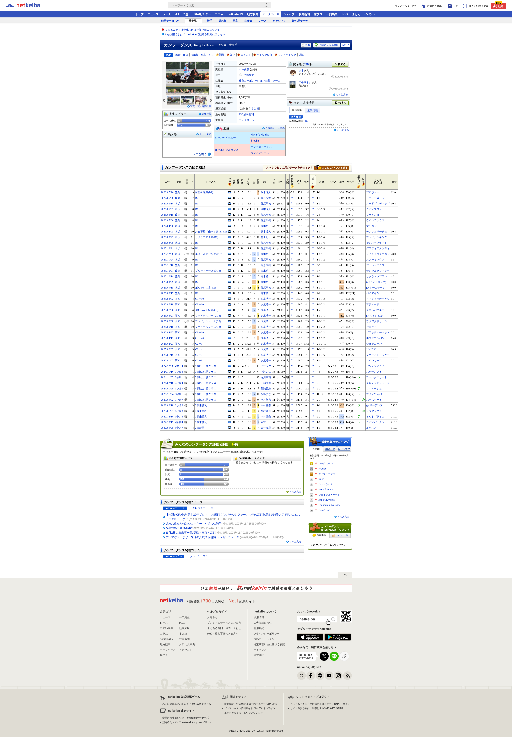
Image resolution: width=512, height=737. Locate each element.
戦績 (178, 54)
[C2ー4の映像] (229, 349)
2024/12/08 (167, 366)
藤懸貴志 (266, 388)
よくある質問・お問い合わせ (224, 628)
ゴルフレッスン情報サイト (249, 708)
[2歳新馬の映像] (229, 427)
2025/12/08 (167, 253)
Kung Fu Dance (204, 45)
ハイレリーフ (374, 360)
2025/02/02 (167, 349)
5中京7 (179, 427)
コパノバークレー (376, 422)
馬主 (235, 20)
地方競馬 (252, 14)
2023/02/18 (167, 405)
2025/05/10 (167, 326)
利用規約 (259, 628)
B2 (306, 120)
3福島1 (179, 377)
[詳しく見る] (331, 167)
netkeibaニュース (175, 508)
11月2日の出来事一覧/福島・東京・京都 (191, 532)
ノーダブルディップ (378, 203)
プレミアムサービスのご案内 (224, 622)
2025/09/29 (167, 282)
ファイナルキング (376, 237)
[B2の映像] (229, 197)
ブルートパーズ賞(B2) (208, 270)
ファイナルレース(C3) (208, 315)
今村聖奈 (266, 399)
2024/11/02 (167, 377)
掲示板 (194, 54)
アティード (372, 304)
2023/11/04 (167, 394)
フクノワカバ (374, 394)
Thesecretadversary (329, 505)
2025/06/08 (167, 321)
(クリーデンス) (374, 405)
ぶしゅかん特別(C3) (206, 310)
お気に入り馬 (187, 644)
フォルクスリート (376, 377)
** (292, 197)
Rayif (321, 479)
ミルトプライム (375, 416)
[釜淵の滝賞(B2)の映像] (229, 192)
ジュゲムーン (374, 343)
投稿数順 (321, 535)
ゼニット (371, 326)
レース (167, 14)
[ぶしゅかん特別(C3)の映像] (229, 310)
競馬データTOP (170, 20)
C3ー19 (199, 332)
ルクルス (371, 427)
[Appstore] (310, 637)
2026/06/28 (167, 197)
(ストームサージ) (376, 287)
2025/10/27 (167, 270)
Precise (322, 468)
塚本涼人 (266, 192)
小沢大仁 (266, 366)
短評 (232, 54)
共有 (307, 44)
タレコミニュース (202, 508)
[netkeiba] (28, 5)
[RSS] (347, 675)
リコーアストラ (375, 197)
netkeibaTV (235, 14)
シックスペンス (326, 463)
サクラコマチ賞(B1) (206, 237)
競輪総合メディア (186, 722)
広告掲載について (264, 622)
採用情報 (259, 617)
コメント (246, 54)
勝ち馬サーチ (300, 20)
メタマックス (374, 410)
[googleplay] (338, 637)
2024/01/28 (167, 388)
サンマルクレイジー (378, 270)
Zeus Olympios (326, 500)
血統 (185, 54)
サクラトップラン (376, 276)
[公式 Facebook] (310, 675)
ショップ (288, 14)
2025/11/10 (167, 265)
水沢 (177, 203)
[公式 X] (301, 675)
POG (345, 14)
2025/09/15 (167, 287)
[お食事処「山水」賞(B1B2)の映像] (229, 231)
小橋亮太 (249, 74)
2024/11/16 (167, 371)
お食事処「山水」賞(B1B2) (211, 231)
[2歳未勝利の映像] (229, 416)
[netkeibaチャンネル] (329, 675)
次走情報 (297, 110)
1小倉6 (179, 388)
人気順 (316, 449)
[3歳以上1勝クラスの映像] (229, 366)
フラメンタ (372, 214)
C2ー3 (198, 343)
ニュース (153, 14)
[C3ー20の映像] (229, 338)
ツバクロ (371, 349)
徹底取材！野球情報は (250, 703)
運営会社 (259, 655)
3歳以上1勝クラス (205, 366)
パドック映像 (264, 54)
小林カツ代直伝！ (243, 712)
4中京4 (179, 366)
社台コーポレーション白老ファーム (259, 80)
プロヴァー (372, 192)
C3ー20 (199, 338)
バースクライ (374, 399)
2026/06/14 (167, 203)
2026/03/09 (167, 242)
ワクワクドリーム (376, 321)
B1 (196, 203)
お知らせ (212, 617)
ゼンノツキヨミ (375, 366)
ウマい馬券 (166, 628)
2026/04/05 (167, 231)
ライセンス (260, 650)
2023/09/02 (167, 399)
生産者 (248, 20)
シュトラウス (325, 484)
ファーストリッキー (378, 354)
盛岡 (177, 192)
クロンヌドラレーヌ (378, 382)
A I (177, 14)
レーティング (344, 449)
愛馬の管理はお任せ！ (185, 717)
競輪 (499, 5)
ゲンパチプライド (376, 242)
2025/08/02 (167, 298)
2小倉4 (179, 382)
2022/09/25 (167, 427)
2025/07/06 (167, 310)
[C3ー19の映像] (229, 332)
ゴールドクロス (375, 265)
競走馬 (193, 20)
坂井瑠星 (266, 427)
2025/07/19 (167, 304)
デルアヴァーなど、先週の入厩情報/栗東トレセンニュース (202, 537)
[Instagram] (338, 675)
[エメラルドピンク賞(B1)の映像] (229, 253)
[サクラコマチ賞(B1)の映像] (229, 237)
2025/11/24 (167, 259)
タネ (301, 70)
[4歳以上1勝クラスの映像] (229, 382)
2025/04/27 (167, 332)
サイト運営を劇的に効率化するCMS (317, 708)
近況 (301, 54)
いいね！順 (342, 535)
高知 (177, 298)
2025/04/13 (167, 338)
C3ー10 (199, 298)
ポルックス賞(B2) (205, 287)
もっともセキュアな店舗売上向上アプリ (320, 703)
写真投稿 (206, 106)
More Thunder (326, 489)
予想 (185, 14)
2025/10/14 (167, 276)
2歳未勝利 (201, 416)
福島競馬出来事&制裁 (179, 528)
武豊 (263, 422)
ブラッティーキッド (378, 332)
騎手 (209, 20)
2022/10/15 (167, 422)
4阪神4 (179, 422)
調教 (221, 54)
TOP (168, 54)
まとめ (356, 14)
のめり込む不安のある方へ (222, 633)
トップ (139, 14)
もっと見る (205, 134)
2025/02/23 (167, 343)
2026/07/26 (167, 192)
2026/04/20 (167, 225)
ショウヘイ (324, 510)
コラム (219, 14)
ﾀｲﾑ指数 (313, 178)
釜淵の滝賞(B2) (204, 192)
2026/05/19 (167, 214)
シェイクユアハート (329, 494)
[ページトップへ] (345, 575)
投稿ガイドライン (264, 639)
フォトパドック (287, 54)
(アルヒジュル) (374, 315)
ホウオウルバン (375, 338)
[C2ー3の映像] (229, 343)
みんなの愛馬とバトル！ (186, 703)
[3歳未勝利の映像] (229, 405)
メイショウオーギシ (378, 298)
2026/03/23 (167, 237)
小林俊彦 (244, 69)
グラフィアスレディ (378, 248)
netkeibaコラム (173, 556)
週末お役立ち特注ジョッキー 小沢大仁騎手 (194, 523)
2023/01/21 (167, 410)
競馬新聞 (304, 14)
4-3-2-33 (254, 108)
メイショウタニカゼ (378, 253)
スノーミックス (375, 259)
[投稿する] (340, 103)
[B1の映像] (229, 203)
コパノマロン (374, 209)
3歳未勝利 (201, 405)
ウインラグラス (375, 220)
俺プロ (318, 14)
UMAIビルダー (202, 14)
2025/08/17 (167, 293)
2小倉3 (179, 405)
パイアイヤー (374, 293)
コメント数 (330, 449)
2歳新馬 (199, 427)
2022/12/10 (167, 416)
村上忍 (264, 237)
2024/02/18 (167, 382)
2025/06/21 (167, 315)
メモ (211, 54)
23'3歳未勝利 (246, 114)
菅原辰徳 (266, 197)
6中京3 (179, 416)
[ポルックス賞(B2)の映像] (229, 287)
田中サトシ (305, 82)
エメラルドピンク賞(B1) (209, 253)
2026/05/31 (167, 209)
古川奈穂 (266, 377)
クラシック (279, 20)
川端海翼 (266, 382)
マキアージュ (374, 388)
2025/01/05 (167, 360)
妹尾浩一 (266, 298)
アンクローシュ (248, 120)
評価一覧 (206, 113)
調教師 (222, 20)
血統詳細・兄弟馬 (275, 128)
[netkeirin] (256, 588)
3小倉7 (179, 399)
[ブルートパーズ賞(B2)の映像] (229, 270)
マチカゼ (371, 225)
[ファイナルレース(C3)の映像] (229, 315)
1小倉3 (179, 410)
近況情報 (312, 110)
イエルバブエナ (375, 310)
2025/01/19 (167, 354)
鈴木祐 (264, 225)
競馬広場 (184, 628)
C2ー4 (198, 349)
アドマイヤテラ (326, 474)
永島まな (266, 394)
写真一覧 (195, 106)
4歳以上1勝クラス (205, 382)
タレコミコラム (199, 556)
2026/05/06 (167, 220)
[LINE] (320, 675)
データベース (270, 14)
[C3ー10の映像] (229, 298)
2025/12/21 (167, 248)
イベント (370, 14)
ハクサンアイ (374, 371)
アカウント (185, 650)
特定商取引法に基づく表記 (269, 644)
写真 (203, 54)
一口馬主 (332, 14)
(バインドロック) (376, 282)
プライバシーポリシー (267, 633)
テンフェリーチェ (376, 231)
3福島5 (179, 371)
